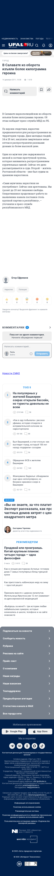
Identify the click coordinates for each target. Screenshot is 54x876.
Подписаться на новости (17, 630)
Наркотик (9, 289)
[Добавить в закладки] (41, 89)
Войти (12, 355)
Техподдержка (11, 691)
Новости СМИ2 (11, 373)
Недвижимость (10, 39)
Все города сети (12, 713)
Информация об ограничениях (27, 803)
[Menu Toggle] (3, 45)
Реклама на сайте (13, 653)
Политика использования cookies (27, 807)
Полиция (23, 289)
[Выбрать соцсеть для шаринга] (49, 89)
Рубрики (8, 646)
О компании (10, 668)
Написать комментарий (17, 91)
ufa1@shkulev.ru (39, 781)
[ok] (27, 746)
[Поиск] (36, 45)
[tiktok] (42, 746)
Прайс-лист (10, 661)
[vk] (19, 746)
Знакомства (26, 39)
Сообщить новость (14, 638)
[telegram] (12, 746)
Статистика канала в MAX (18, 706)
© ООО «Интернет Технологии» (27, 857)
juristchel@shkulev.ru (31, 785)
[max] (34, 746)
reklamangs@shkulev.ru (37, 795)
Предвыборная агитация (17, 698)
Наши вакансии (12, 683)
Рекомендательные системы (27, 811)
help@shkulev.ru (33, 787)
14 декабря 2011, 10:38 (11, 80)
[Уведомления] (43, 45)
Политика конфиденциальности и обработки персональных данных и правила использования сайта (27, 816)
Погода (40, 39)
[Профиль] (50, 45)
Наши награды (11, 676)
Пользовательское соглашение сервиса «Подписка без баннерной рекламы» (27, 822)
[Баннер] (41, 53)
